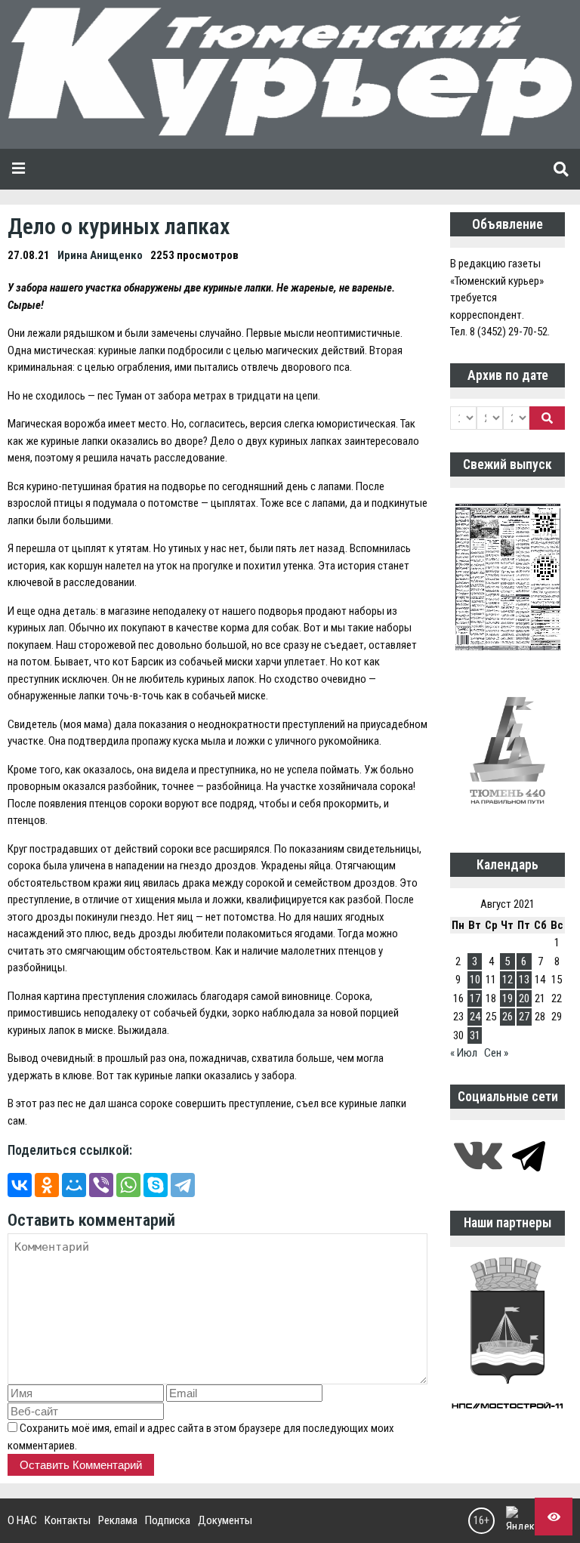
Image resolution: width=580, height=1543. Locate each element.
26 (507, 1016)
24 (475, 1016)
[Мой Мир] (74, 1185)
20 (524, 998)
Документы (225, 1520)
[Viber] (101, 1185)
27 (524, 1016)
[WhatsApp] (128, 1185)
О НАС (22, 1520)
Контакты (68, 1520)
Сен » (496, 1053)
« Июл (463, 1053)
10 (475, 979)
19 (507, 998)
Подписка (167, 1520)
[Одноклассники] (47, 1185)
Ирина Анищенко (100, 255)
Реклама (117, 1520)
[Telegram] (183, 1185)
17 (475, 998)
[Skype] (155, 1185)
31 (475, 1035)
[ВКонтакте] (20, 1185)
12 (507, 979)
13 (524, 979)
